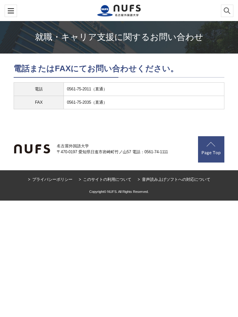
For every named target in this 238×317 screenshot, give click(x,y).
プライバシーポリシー (52, 179)
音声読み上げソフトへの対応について (176, 179)
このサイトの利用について (107, 179)
